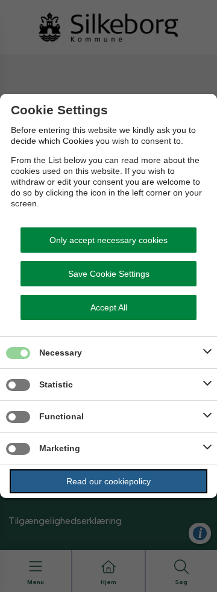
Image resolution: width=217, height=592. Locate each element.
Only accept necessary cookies (108, 240)
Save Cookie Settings (108, 274)
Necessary (60, 352)
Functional (61, 416)
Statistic (56, 384)
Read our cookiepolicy (108, 481)
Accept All (108, 307)
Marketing (59, 448)
